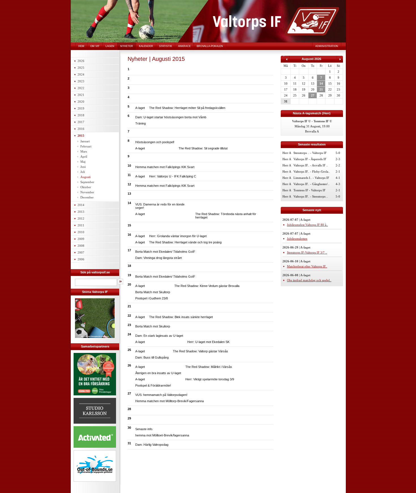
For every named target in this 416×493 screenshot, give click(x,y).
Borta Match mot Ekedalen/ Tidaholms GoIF (165, 251)
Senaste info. (144, 429)
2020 (81, 101)
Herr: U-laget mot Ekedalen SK (208, 342)
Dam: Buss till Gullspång (152, 357)
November (87, 192)
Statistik (165, 46)
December (87, 197)
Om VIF (95, 46)
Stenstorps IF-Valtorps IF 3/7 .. (307, 252)
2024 (81, 74)
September (87, 182)
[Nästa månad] (340, 61)
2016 (81, 128)
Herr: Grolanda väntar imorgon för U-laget (178, 236)
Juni (83, 166)
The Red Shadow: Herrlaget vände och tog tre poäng (185, 242)
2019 (81, 108)
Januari (85, 141)
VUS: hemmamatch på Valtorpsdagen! (161, 394)
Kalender (146, 46)
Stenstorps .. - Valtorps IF (310, 153)
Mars (83, 151)
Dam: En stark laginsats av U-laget (159, 335)
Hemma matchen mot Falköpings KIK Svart (164, 167)
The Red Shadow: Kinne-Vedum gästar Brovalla (206, 286)
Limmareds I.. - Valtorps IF (311, 177)
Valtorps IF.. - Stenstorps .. (310, 196)
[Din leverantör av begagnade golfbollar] (95, 466)
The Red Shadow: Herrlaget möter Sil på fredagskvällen (187, 108)
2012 (81, 218)
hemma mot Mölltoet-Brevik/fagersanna (162, 435)
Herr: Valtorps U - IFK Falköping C (172, 176)
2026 (81, 61)
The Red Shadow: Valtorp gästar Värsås (200, 351)
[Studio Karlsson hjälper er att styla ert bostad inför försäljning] (95, 424)
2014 (81, 205)
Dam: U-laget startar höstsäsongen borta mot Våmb (170, 117)
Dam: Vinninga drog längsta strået (158, 258)
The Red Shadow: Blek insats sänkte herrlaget (181, 317)
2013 (81, 211)
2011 (81, 225)
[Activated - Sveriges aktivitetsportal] (95, 448)
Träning (140, 123)
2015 (81, 135)
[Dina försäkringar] (95, 396)
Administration (326, 46)
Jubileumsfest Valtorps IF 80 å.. (307, 224)
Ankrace (184, 46)
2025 (81, 67)
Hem (81, 46)
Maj (82, 161)
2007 (81, 252)
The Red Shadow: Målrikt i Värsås (208, 366)
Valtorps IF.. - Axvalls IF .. (310, 165)
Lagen (110, 46)
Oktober (85, 187)
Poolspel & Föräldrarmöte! (153, 385)
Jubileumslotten (297, 238)
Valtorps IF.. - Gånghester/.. (311, 184)
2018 (81, 115)
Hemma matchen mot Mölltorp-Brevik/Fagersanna (169, 401)
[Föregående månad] (287, 61)
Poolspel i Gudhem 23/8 (151, 298)
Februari (85, 146)
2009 (81, 239)
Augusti (85, 177)
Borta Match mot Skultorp (152, 292)
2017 (81, 122)
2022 (81, 88)
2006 (81, 259)
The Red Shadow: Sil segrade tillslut (203, 148)
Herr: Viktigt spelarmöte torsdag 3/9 (209, 379)
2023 (81, 81)
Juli (82, 171)
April (83, 156)
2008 (81, 245)
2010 (81, 232)
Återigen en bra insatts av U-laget (158, 373)
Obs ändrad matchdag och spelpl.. (309, 280)
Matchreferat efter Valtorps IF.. (307, 266)
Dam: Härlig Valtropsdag (151, 444)
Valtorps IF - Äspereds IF (309, 159)
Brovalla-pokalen (210, 46)
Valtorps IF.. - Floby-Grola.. (311, 171)
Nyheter (126, 46)
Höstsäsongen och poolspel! (154, 142)
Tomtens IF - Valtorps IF (309, 190)
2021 (81, 95)
